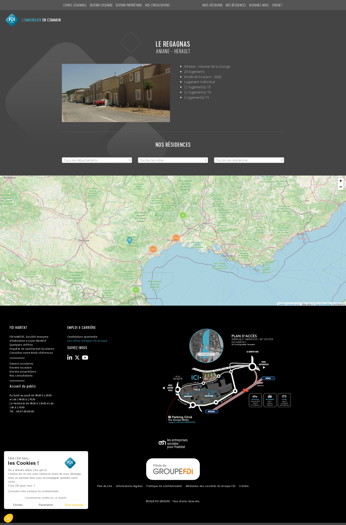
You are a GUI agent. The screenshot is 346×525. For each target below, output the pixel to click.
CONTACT (277, 5)
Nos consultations (157, 5)
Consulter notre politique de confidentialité (33, 491)
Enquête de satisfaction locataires (32, 348)
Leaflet (281, 304)
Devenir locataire (101, 5)
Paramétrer (46, 504)
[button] (8, 518)
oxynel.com (293, 304)
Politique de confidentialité (164, 486)
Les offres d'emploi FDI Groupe (87, 340)
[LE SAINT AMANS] (129, 240)
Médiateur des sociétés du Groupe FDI (210, 486)
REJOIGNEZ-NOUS (259, 5)
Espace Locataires (75, 5)
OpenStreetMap (323, 304)
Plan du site (104, 486)
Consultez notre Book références (31, 352)
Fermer (18, 504)
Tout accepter (74, 504)
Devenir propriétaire (129, 5)
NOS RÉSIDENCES (236, 5)
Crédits (244, 486)
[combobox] (97, 160)
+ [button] (340, 180)
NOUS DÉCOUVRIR (212, 5)
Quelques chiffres (21, 344)
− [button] (340, 186)
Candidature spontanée (82, 336)
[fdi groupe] (173, 469)
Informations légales (129, 486)
